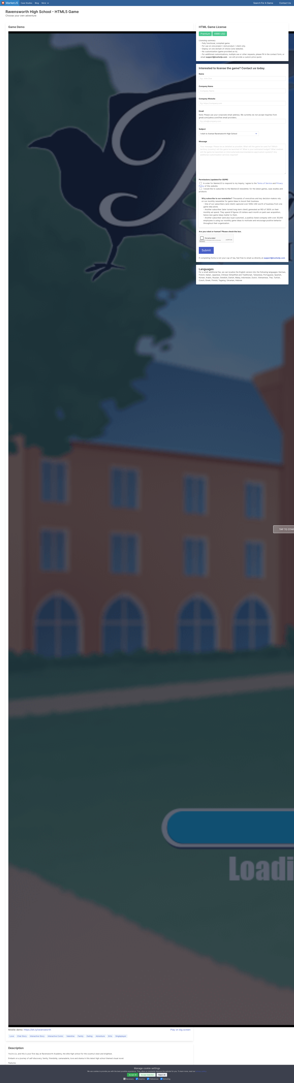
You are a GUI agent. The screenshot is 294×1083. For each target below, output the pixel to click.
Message (203, 141)
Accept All (132, 1075)
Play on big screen (180, 1029)
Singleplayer (120, 1036)
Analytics (141, 1079)
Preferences (153, 1079)
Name (201, 74)
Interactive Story (37, 1036)
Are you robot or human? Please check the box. (220, 231)
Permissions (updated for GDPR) (213, 179)
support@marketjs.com (274, 258)
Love (12, 1036)
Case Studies (26, 3)
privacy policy (201, 1071)
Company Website (207, 99)
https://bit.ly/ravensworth (37, 1029)
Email (201, 111)
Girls (110, 1036)
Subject (202, 129)
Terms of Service (264, 183)
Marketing (166, 1079)
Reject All (161, 1075)
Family (80, 1036)
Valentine (70, 1036)
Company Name (206, 86)
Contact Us (285, 3)
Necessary (130, 1079)
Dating (89, 1036)
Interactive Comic (55, 1036)
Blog (37, 3)
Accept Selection (147, 1075)
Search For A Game (263, 3)
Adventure (100, 1036)
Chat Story (22, 1036)
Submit (206, 250)
